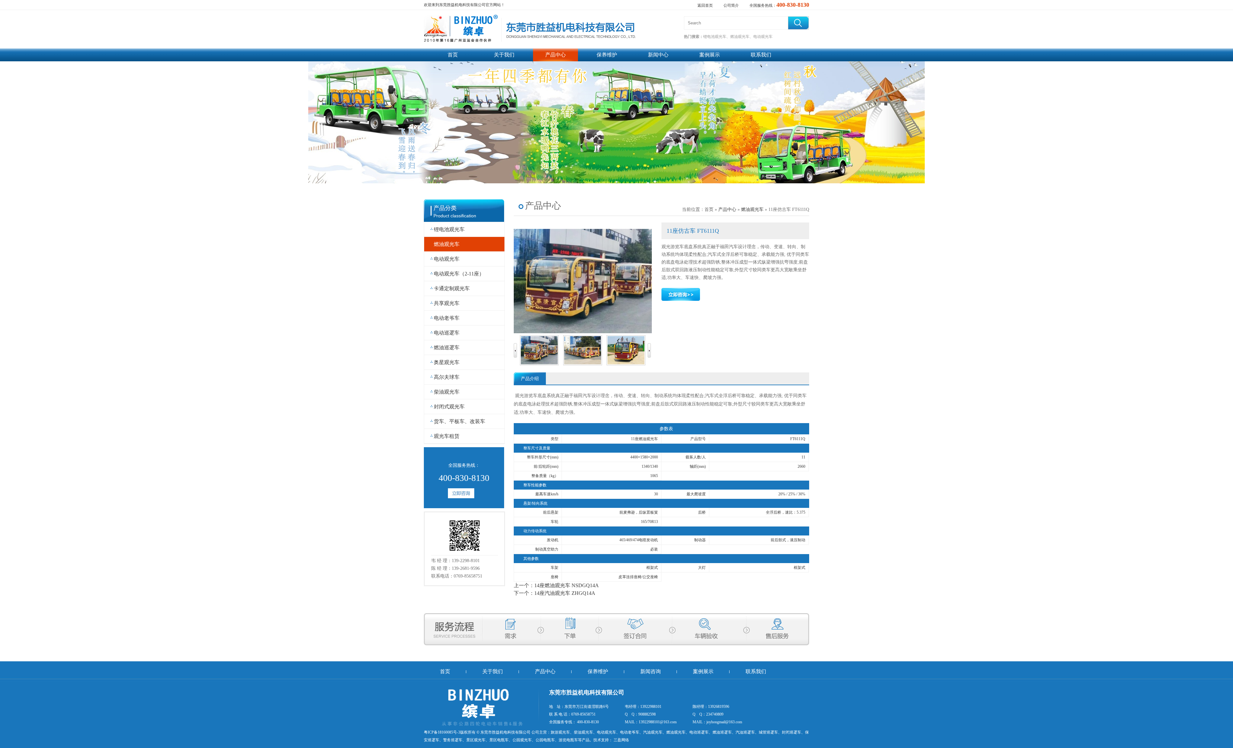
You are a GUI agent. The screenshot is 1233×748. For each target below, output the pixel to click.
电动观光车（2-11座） (459, 273)
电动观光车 (446, 259)
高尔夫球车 (446, 377)
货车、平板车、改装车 (459, 421)
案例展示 (709, 54)
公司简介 (731, 5)
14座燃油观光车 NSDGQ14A (566, 585)
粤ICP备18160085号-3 (442, 732)
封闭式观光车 (449, 406)
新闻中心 (658, 54)
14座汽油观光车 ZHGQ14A (564, 593)
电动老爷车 (446, 318)
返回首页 (705, 5)
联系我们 (761, 54)
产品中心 (555, 54)
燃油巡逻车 (446, 347)
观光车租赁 (446, 436)
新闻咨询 (650, 671)
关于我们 (504, 54)
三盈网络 (621, 740)
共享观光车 (446, 303)
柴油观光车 (446, 392)
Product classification (454, 215)
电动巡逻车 (446, 332)
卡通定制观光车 (452, 288)
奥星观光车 (446, 362)
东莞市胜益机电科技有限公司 (505, 732)
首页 (453, 54)
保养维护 (607, 54)
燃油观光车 (446, 244)
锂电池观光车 (449, 229)
